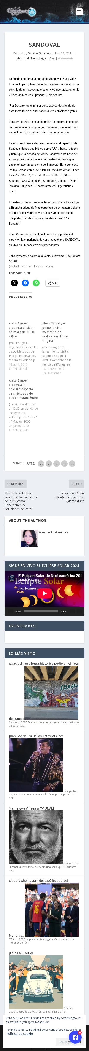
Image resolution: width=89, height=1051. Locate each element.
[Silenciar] (72, 611)
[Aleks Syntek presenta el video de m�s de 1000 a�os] (25, 346)
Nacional (22, 58)
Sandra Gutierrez (39, 53)
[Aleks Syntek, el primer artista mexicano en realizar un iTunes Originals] (59, 348)
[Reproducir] (10, 611)
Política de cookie (19, 1034)
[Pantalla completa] (79, 611)
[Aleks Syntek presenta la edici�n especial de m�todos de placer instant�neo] (25, 405)
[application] (45, 593)
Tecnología (38, 58)
